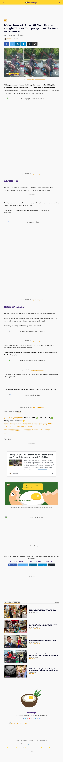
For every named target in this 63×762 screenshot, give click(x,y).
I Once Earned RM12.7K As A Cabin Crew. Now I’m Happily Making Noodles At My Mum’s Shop (44, 639)
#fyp (19, 427)
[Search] (59, 2)
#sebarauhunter (16, 424)
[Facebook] (6, 44)
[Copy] (34, 44)
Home (5, 556)
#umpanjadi (44, 424)
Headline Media (34, 743)
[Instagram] (27, 718)
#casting (26, 424)
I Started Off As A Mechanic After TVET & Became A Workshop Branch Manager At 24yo (43, 654)
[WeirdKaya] (31, 2)
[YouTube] (29, 718)
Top (32, 751)
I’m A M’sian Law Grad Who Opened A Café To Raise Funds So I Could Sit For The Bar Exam (43, 609)
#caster (7, 424)
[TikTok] (31, 718)
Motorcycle (48, 561)
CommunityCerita (34, 614)
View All (57, 602)
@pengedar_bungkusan (13, 418)
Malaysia (29, 561)
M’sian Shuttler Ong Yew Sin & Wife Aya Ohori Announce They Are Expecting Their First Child (43, 669)
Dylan (9, 39)
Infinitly (33, 745)
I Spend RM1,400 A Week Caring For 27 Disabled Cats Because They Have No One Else (43, 624)
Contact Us (43, 740)
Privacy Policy (33, 740)
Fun (6, 20)
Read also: (7, 439)
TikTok (20, 90)
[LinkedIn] (18, 44)
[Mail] (37, 718)
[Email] (29, 44)
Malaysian (37, 561)
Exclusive (32, 658)
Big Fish (13, 561)
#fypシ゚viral (26, 427)
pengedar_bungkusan (37, 174)
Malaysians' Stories (12, 602)
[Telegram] (23, 44)
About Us (24, 740)
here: (19, 411)
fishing (20, 561)
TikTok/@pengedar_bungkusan (36, 79)
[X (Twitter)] (12, 44)
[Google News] (39, 718)
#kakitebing (35, 424)
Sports (31, 673)
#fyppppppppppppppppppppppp (17, 430)
